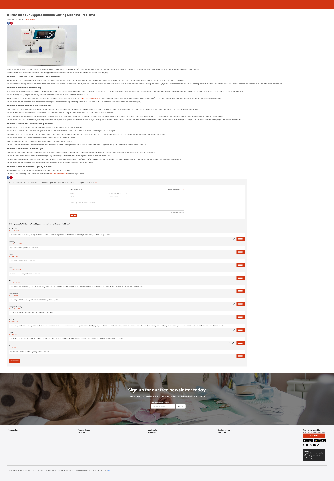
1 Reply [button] (233, 239)
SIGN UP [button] (180, 406)
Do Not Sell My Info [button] (65, 471)
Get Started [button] (314, 435)
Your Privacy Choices (100, 471)
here (96, 183)
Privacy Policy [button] (51, 471)
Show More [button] (14, 361)
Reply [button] (240, 239)
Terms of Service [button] (37, 471)
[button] (8, 23)
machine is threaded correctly (89, 98)
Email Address (118, 194)
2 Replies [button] (232, 343)
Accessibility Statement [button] (82, 471)
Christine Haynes (29, 19)
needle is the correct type (59, 174)
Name (71, 194)
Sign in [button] (182, 189)
